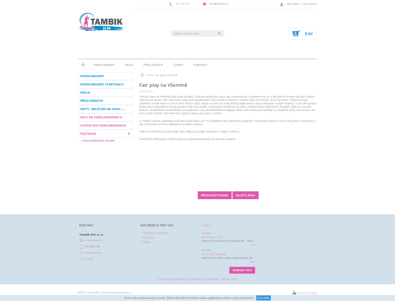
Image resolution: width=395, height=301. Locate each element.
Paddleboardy (104, 65)
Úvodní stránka (83, 64)
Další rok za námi (214, 254)
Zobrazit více (242, 270)
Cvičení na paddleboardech (103, 125)
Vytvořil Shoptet (307, 293)
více (252, 244)
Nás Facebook (93, 253)
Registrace (310, 4)
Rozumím (263, 298)
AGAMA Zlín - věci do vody (221, 279)
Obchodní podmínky (155, 233)
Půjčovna (88, 134)
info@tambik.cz (94, 240)
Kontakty (200, 65)
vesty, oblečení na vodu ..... (103, 109)
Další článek (245, 195)
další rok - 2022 (212, 237)
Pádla (129, 65)
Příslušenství (153, 65)
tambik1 (89, 259)
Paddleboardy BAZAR (99, 140)
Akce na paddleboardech (101, 117)
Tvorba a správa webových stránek (179, 279)
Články (178, 65)
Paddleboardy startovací (102, 84)
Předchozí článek (214, 195)
